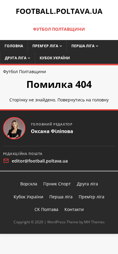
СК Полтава (46, 209)
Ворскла (28, 184)
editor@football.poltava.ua (40, 161)
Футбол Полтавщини (24, 71)
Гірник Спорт (57, 184)
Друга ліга (15, 57)
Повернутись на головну (83, 100)
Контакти (74, 209)
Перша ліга (82, 45)
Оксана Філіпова (52, 131)
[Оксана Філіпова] (14, 128)
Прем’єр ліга (45, 45)
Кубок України (55, 57)
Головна (14, 45)
